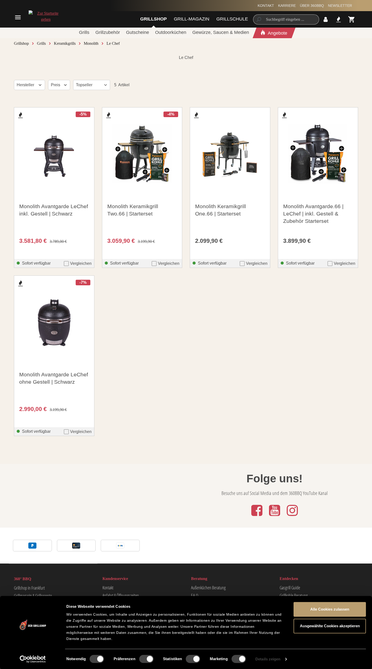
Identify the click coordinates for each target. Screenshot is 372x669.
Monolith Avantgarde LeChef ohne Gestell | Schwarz (53, 378)
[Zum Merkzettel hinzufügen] (20, 115)
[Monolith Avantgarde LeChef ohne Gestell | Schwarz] (54, 322)
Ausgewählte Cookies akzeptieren (330, 626)
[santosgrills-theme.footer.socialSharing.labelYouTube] (275, 516)
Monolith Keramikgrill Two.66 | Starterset (132, 210)
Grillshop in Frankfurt (29, 588)
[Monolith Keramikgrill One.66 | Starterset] (230, 154)
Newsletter (340, 6)
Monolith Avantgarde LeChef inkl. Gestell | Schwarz (53, 210)
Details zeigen (267, 659)
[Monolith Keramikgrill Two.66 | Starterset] (142, 154)
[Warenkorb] (351, 19)
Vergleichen (81, 263)
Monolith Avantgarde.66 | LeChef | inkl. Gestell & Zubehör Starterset (313, 213)
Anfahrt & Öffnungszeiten (120, 595)
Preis (56, 85)
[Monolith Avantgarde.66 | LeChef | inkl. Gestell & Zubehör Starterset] (318, 154)
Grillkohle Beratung (294, 595)
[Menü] (18, 17)
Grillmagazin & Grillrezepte (33, 596)
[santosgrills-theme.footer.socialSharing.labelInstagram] (292, 516)
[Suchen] (258, 19)
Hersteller (26, 85)
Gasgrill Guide (290, 588)
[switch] (146, 659)
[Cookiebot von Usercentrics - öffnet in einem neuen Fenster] (33, 659)
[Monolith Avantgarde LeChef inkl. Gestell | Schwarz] (54, 154)
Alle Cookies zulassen (329, 609)
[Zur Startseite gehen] (46, 16)
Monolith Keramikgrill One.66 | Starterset (220, 210)
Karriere (287, 6)
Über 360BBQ (312, 6)
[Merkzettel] (338, 19)
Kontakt (266, 6)
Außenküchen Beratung (208, 588)
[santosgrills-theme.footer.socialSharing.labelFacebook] (257, 516)
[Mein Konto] (325, 19)
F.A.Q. (195, 595)
